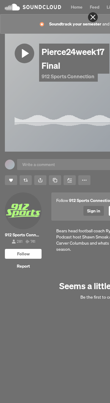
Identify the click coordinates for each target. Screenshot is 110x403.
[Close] (93, 17)
